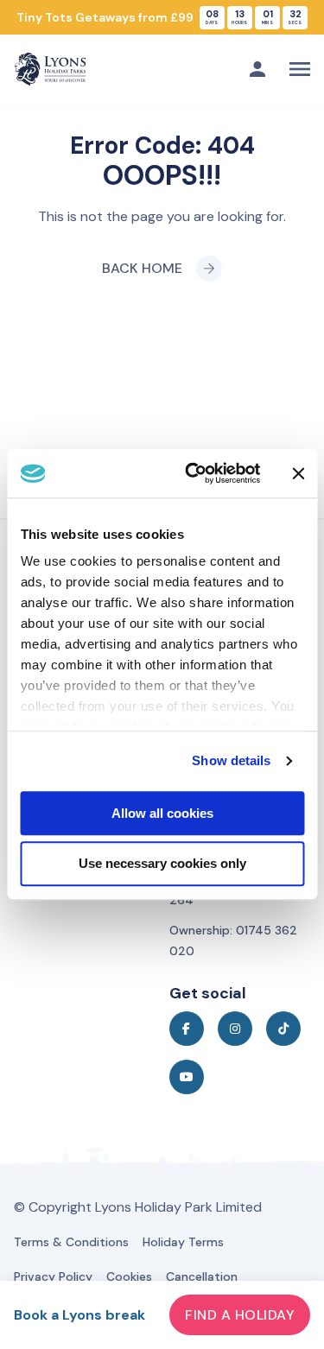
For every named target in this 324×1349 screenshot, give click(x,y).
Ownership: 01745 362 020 (233, 940)
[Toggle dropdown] (257, 69)
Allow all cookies (162, 813)
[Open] (299, 69)
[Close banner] (298, 473)
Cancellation (202, 1276)
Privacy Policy (53, 1276)
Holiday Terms (183, 1242)
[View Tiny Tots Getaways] (162, 17)
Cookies (129, 1276)
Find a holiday (240, 1315)
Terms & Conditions (71, 1242)
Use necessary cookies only (162, 864)
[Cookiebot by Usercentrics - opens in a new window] (193, 473)
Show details (231, 760)
